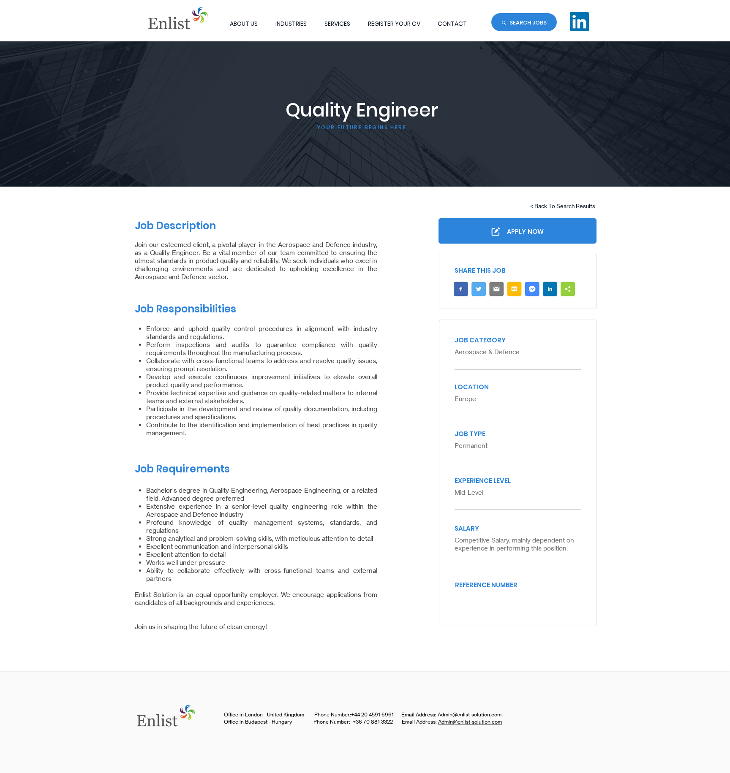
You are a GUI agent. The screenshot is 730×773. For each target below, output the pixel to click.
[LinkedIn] (579, 21)
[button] (291, 23)
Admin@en (450, 714)
